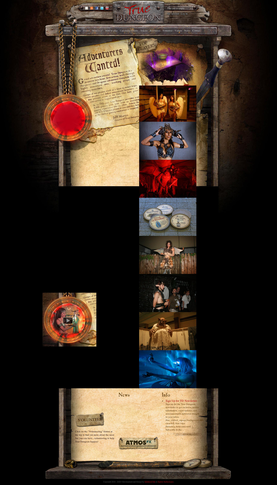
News (187, 30)
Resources (155, 30)
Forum (86, 30)
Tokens (144, 30)
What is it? (97, 30)
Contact (196, 30)
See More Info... (190, 434)
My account (173, 13)
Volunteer (167, 30)
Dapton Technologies (166, 481)
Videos (178, 30)
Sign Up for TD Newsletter (181, 401)
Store (78, 30)
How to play (111, 30)
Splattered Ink (150, 481)
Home (67, 30)
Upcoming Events (129, 30)
